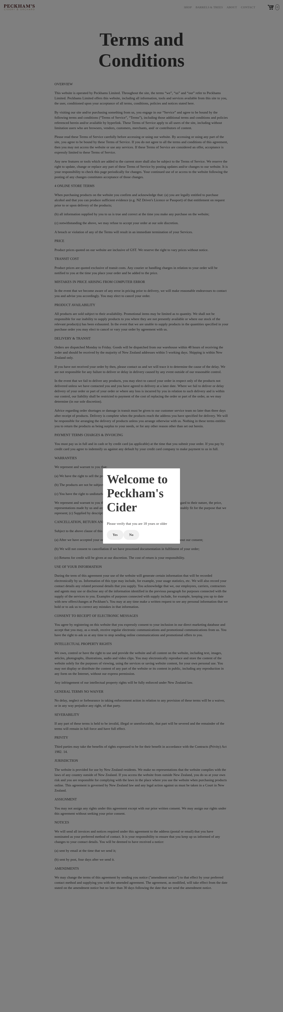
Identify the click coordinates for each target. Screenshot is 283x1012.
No (131, 535)
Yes (115, 535)
